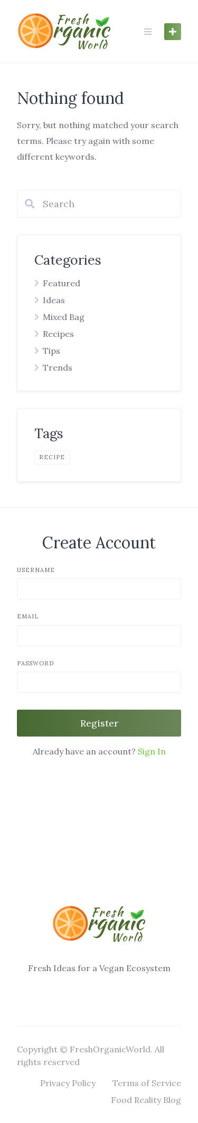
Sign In (152, 751)
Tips (51, 350)
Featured (61, 283)
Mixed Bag (63, 317)
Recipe (52, 457)
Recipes (58, 333)
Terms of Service (146, 1083)
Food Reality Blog (146, 1100)
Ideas (54, 300)
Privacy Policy (68, 1083)
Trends (57, 367)
